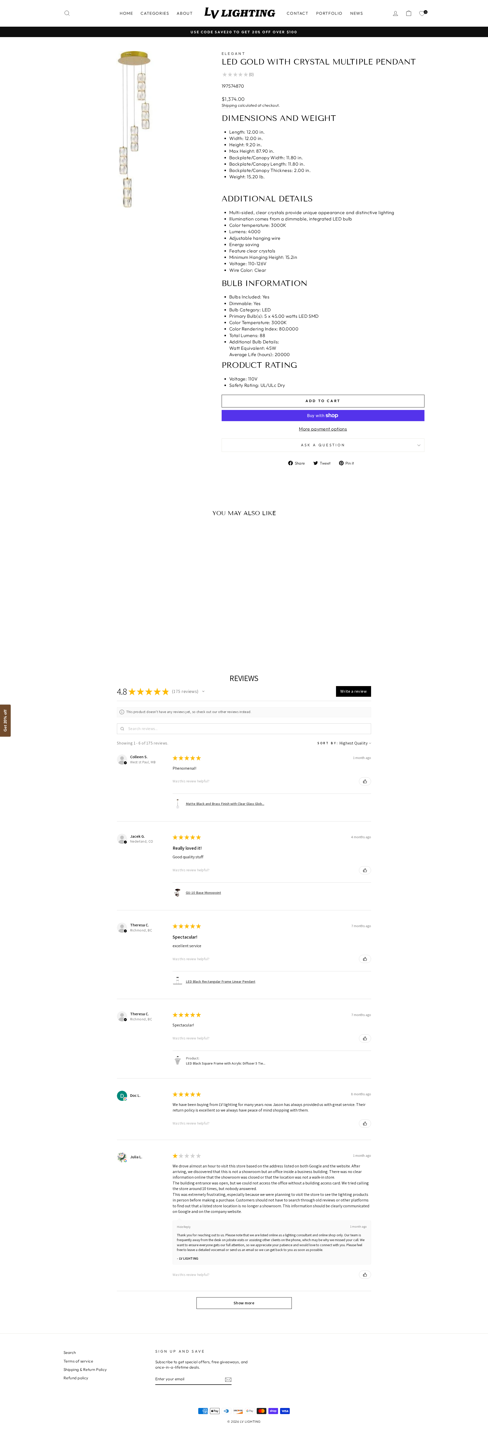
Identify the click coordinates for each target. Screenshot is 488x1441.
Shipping (229, 105)
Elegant (234, 53)
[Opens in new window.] (125, 1099)
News (356, 13)
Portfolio (329, 13)
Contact (297, 13)
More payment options (323, 429)
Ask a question (323, 445)
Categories (155, 13)
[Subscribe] (228, 1379)
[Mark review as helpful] (365, 781)
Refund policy (76, 1377)
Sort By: (328, 743)
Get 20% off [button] (5, 721)
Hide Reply (184, 1227)
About (185, 13)
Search (70, 1352)
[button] (203, 691)
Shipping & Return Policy (85, 1369)
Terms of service (78, 1361)
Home (126, 13)
